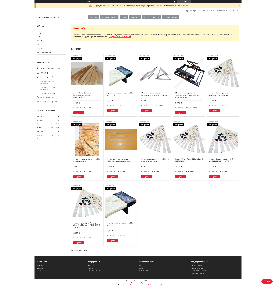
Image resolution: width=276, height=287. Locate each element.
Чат (268, 281)
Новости (40, 41)
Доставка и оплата (151, 17)
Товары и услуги (108, 17)
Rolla (141, 268)
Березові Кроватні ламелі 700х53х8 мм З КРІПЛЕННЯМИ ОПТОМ (222, 160)
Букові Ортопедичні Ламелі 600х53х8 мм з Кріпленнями (86, 160)
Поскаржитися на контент (138, 285)
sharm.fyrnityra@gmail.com (50, 101)
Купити (79, 113)
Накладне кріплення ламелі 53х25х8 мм (120, 224)
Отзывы (39, 49)
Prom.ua (148, 281)
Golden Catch (143, 270)
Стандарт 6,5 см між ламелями (120, 37)
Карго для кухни (196, 265)
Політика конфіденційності (156, 285)
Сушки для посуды (197, 268)
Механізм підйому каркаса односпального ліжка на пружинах (154, 94)
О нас (124, 17)
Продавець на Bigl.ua (138, 283)
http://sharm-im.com (47, 97)
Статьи (39, 37)
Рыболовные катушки (198, 270)
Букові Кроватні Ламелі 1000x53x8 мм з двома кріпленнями (155, 160)
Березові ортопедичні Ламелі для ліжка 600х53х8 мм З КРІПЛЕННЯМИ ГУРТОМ (86, 225)
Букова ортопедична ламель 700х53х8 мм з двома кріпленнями (119, 160)
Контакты (135, 17)
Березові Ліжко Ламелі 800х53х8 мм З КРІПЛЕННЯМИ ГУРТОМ (189, 160)
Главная (93, 17)
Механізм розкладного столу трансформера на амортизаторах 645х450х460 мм (187, 95)
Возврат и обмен (170, 17)
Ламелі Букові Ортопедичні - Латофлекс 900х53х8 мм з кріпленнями (83, 95)
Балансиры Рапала (197, 273)
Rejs (140, 265)
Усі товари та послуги (79, 251)
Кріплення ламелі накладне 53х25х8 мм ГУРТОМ (120, 94)
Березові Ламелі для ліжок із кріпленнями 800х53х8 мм (219, 94)
